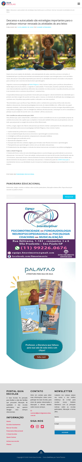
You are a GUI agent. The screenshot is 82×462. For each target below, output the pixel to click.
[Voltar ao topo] (41, 452)
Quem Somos (11, 437)
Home (8, 421)
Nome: (56, 417)
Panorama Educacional (25, 174)
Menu (78, 4)
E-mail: (56, 424)
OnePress (50, 457)
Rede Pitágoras (34, 84)
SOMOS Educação (63, 160)
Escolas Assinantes (13, 424)
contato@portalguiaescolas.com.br (40, 414)
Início (8, 10)
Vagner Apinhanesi (44, 27)
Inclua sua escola (12, 441)
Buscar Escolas (11, 428)
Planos (8, 444)
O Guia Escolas (11, 434)
